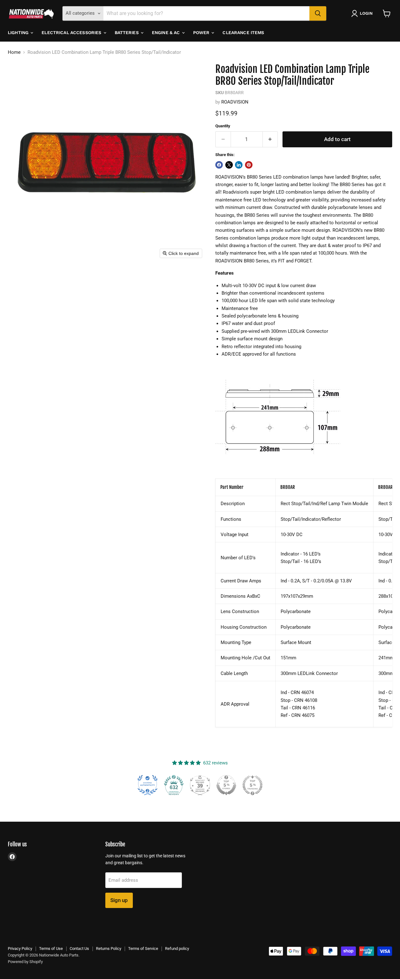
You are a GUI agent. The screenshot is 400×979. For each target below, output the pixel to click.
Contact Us (79, 948)
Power (202, 32)
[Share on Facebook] (219, 165)
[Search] (317, 13)
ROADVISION (234, 102)
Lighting (19, 32)
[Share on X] (229, 165)
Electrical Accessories (72, 32)
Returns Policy (108, 948)
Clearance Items (243, 32)
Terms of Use (51, 948)
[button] (363, 13)
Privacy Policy (20, 948)
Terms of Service (143, 948)
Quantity (222, 126)
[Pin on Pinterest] (248, 165)
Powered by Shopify (25, 961)
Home (14, 52)
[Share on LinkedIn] (238, 165)
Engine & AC (166, 32)
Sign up (119, 900)
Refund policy (177, 948)
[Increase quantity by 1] (270, 139)
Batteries (127, 32)
